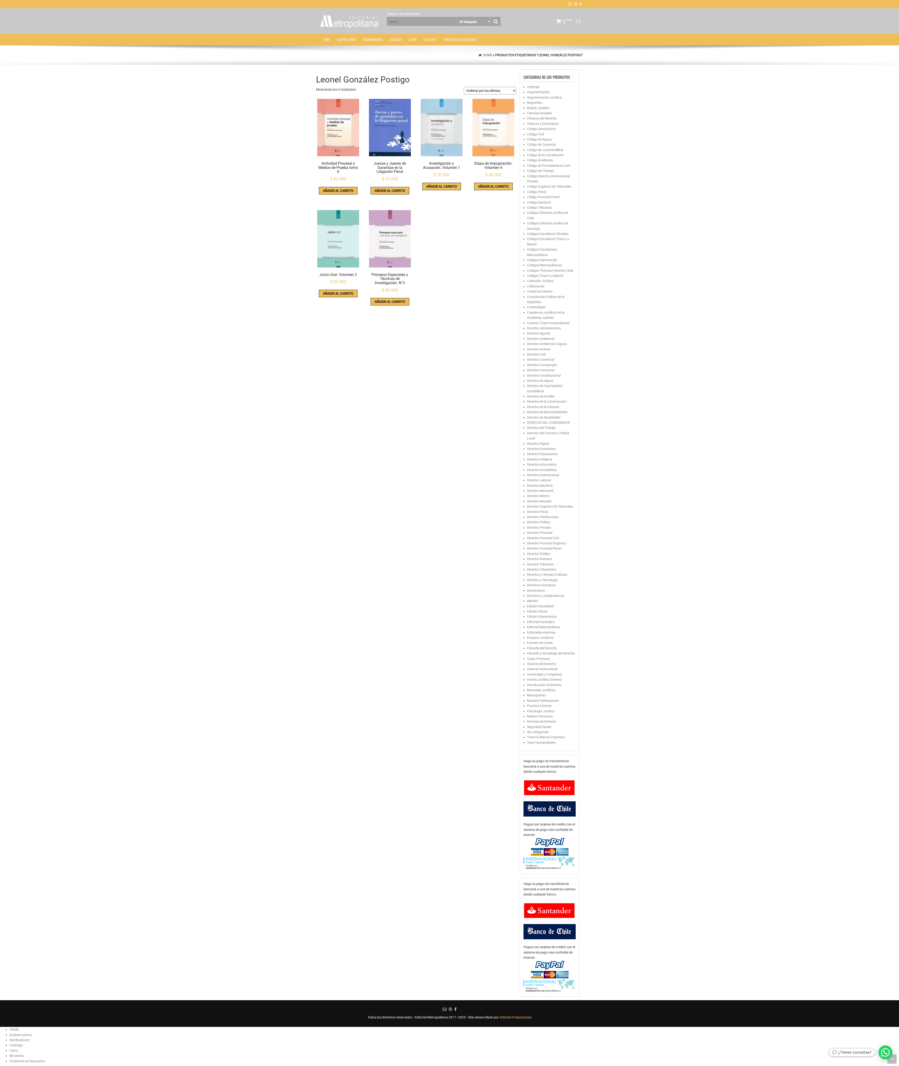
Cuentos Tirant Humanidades (548, 323)
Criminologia (536, 307)
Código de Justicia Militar (545, 150)
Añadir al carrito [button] (338, 191)
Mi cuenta (430, 39)
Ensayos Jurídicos (540, 637)
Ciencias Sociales (539, 113)
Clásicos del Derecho (542, 118)
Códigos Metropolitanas (544, 265)
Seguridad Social (539, 727)
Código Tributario (539, 207)
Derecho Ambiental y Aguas (547, 344)
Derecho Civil (536, 354)
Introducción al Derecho (544, 685)
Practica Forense (539, 706)
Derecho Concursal (540, 370)
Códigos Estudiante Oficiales (547, 234)
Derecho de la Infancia (543, 407)
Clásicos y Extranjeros (543, 124)
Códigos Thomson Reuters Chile (550, 270)
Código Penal (536, 192)
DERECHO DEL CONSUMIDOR (548, 422)
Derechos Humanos (541, 585)
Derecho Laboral (539, 480)
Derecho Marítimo (540, 485)
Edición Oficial (537, 611)
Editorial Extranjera (541, 622)
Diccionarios (536, 590)
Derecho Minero (538, 496)
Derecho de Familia (540, 396)
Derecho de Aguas (540, 381)
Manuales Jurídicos (541, 690)
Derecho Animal (538, 349)
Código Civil (535, 134)
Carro (413, 39)
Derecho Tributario (540, 564)
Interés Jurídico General (544, 679)
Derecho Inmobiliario (542, 470)
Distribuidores (373, 39)
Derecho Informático (542, 464)
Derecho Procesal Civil (543, 538)
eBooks (532, 601)
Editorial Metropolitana (543, 627)
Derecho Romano (539, 559)
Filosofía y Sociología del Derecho (551, 653)
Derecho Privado (539, 527)
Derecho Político (538, 522)
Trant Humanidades (541, 742)
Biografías (534, 102)
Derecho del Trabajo (541, 428)
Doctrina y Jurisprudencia (545, 596)
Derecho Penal (537, 512)
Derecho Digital (538, 444)
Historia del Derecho (541, 664)
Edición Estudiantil (540, 606)
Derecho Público (538, 554)
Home (487, 55)
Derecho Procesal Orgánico (546, 543)
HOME (326, 39)
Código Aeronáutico (541, 129)
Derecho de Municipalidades (547, 412)
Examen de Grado (540, 643)
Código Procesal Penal (543, 197)
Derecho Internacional (543, 475)
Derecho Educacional (542, 454)
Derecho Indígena (539, 459)
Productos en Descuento (460, 39)
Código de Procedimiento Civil (548, 165)
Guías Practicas (538, 659)
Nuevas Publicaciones (543, 700)
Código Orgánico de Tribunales (549, 186)
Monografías (536, 695)
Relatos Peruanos (540, 716)
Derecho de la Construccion (547, 401)
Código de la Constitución (545, 155)
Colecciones (535, 286)
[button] (885, 1052)
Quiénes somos (346, 39)
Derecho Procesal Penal (544, 548)
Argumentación (538, 92)
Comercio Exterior (540, 291)
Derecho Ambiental (540, 339)
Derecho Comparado (542, 365)
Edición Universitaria (541, 616)
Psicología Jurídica (540, 711)
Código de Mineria (540, 160)
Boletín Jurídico (538, 108)
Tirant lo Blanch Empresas (546, 737)
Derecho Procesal (539, 533)
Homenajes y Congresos (544, 674)
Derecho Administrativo (544, 328)
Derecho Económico (541, 449)
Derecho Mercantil (540, 491)
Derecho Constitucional (544, 375)
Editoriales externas (541, 632)
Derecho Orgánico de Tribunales (550, 506)
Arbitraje (533, 87)
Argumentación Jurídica (544, 97)
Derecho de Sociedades (543, 417)
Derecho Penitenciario (543, 517)
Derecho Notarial (539, 501)
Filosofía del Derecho (542, 648)
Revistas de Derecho (541, 721)
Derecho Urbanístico (541, 569)
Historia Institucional (542, 669)
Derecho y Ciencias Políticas (547, 574)
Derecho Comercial (540, 359)
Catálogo (396, 39)
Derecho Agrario (538, 333)
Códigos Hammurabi (542, 260)
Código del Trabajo (540, 171)
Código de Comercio (541, 144)
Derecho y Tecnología (542, 580)
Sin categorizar (538, 732)
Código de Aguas (539, 139)
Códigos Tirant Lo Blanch (545, 276)
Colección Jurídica (540, 281)
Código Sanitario (539, 202)
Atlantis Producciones (515, 1017)
